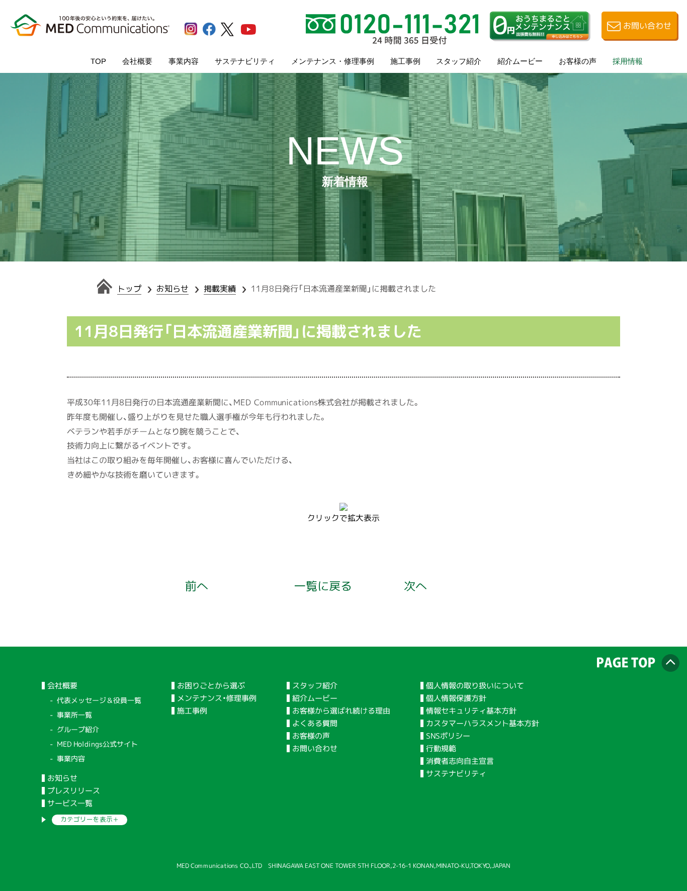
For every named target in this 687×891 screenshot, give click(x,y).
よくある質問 (314, 723)
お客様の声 (577, 60)
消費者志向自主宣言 (460, 761)
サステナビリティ (245, 60)
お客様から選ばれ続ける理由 (341, 711)
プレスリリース (73, 790)
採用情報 (628, 60)
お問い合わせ (314, 748)
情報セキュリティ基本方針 (471, 711)
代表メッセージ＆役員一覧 (99, 700)
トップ (129, 288)
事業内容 (183, 60)
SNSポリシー (448, 736)
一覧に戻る (323, 586)
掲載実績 (220, 288)
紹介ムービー (520, 60)
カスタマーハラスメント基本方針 (482, 723)
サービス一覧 (70, 803)
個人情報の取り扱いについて (475, 685)
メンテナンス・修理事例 (332, 60)
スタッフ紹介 (458, 60)
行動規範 (441, 748)
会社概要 (137, 60)
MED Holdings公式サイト (97, 744)
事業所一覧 (74, 715)
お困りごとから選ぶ (211, 685)
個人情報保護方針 (456, 698)
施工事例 (405, 60)
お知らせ (172, 288)
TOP (98, 60)
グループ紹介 (78, 729)
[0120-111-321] (392, 40)
